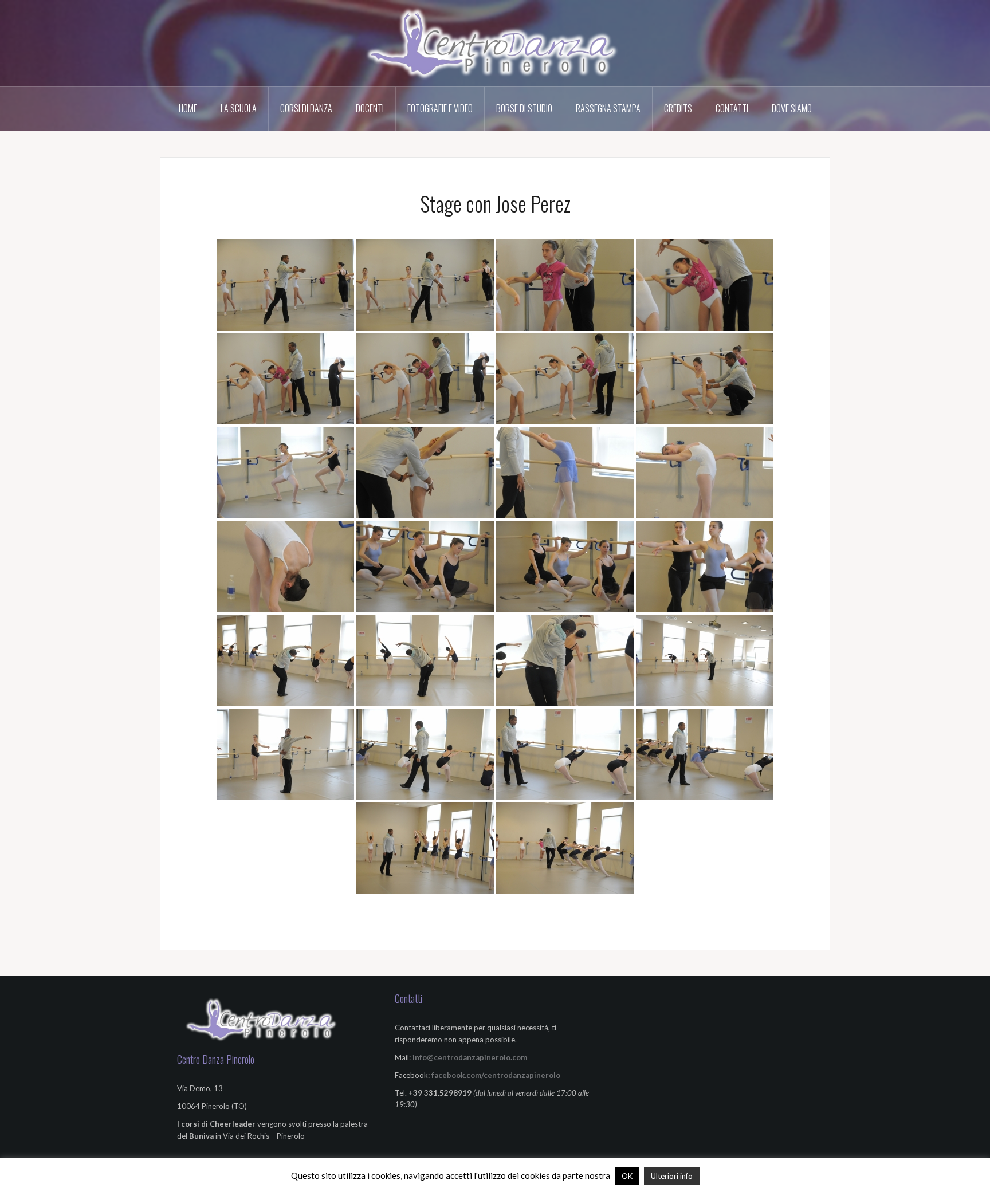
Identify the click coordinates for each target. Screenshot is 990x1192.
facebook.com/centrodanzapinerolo (495, 1075)
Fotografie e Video (440, 108)
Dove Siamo (792, 108)
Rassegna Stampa (608, 108)
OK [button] (627, 1176)
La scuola (239, 108)
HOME (188, 108)
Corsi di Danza (306, 108)
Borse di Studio (524, 108)
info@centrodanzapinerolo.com (469, 1057)
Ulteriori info (672, 1176)
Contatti (732, 108)
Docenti (370, 108)
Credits (678, 108)
